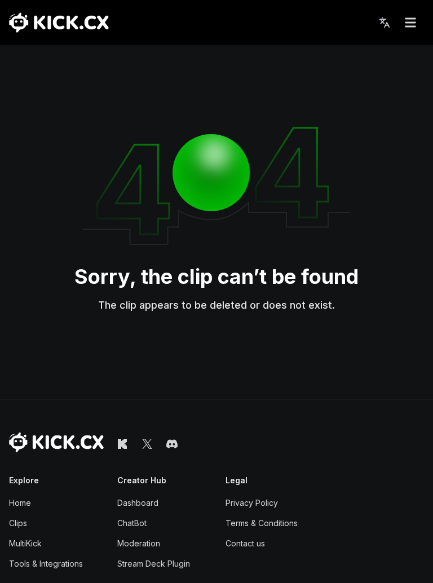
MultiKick (25, 543)
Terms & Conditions (262, 523)
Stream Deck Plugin (153, 563)
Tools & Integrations (46, 563)
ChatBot (132, 523)
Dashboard (137, 503)
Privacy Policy (252, 503)
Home (20, 503)
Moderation (138, 543)
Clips (18, 523)
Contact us (245, 543)
